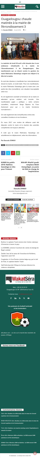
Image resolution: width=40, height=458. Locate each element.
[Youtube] (29, 298)
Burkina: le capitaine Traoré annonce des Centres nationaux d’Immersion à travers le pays (19, 243)
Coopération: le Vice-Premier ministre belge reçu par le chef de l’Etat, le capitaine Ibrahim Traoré (7, 217)
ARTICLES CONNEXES (13, 199)
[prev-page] (19, 227)
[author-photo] (20, 181)
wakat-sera (5, 15)
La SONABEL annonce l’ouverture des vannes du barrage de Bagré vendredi (20, 249)
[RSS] (20, 298)
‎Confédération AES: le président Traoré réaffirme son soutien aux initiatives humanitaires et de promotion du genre (33, 217)
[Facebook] (3, 153)
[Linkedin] (16, 298)
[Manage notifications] (35, 453)
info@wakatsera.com (25, 294)
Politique (9, 11)
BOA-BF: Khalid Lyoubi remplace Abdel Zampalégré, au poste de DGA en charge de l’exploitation (30, 166)
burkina (8, 145)
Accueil (3, 11)
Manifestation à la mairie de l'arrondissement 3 (25, 145)
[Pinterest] (13, 153)
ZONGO (3, 442)
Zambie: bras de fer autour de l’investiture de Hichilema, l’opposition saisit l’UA (18, 255)
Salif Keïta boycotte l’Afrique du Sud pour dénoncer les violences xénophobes (18, 266)
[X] (8, 153)
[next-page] (21, 227)
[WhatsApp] (18, 153)
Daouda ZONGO (7, 30)
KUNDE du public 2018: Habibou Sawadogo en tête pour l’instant (8, 165)
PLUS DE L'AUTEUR (27, 199)
